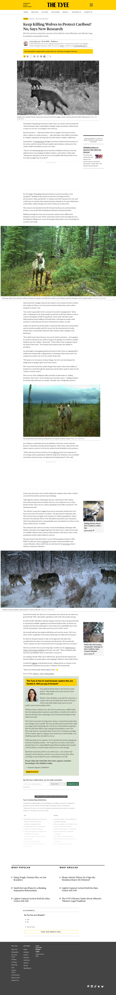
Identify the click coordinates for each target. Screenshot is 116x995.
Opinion (26, 963)
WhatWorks (27, 968)
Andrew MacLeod (34, 41)
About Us (14, 949)
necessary (66, 544)
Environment (44, 19)
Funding (14, 962)
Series (26, 965)
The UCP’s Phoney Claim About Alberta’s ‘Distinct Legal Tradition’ (81, 899)
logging (34, 663)
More (65, 12)
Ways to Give (15, 978)
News (26, 12)
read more (88, 530)
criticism (45, 541)
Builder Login (38, 950)
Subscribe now (73, 784)
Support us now (32, 772)
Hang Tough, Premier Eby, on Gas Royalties (30, 878)
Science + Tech (34, 19)
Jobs (12, 968)
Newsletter (14, 952)
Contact (13, 959)
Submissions (15, 975)
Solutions (55, 12)
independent (39, 141)
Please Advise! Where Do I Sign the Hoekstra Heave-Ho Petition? (78, 878)
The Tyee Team (14, 956)
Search (87, 12)
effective (56, 452)
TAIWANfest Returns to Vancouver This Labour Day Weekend (92, 150)
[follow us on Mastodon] (34, 56)
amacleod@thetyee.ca (80, 46)
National (26, 957)
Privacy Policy (13, 971)
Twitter (62, 46)
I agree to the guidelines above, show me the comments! (51, 796)
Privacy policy (26, 787)
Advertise (14, 965)
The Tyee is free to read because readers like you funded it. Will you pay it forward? (50, 682)
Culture (45, 12)
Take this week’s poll (51, 932)
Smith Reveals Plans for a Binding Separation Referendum (30, 889)
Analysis (35, 12)
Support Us (76, 12)
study (31, 194)
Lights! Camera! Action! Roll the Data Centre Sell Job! (32, 899)
